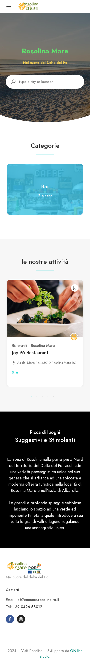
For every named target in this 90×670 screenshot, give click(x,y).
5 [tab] (53, 396)
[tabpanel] (45, 189)
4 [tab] (47, 396)
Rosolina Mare (43, 345)
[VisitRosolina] (74, 337)
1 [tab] (39, 224)
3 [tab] (50, 224)
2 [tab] (45, 224)
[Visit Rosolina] (28, 6)
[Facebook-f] (10, 619)
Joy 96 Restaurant (30, 352)
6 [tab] (59, 396)
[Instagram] (21, 619)
